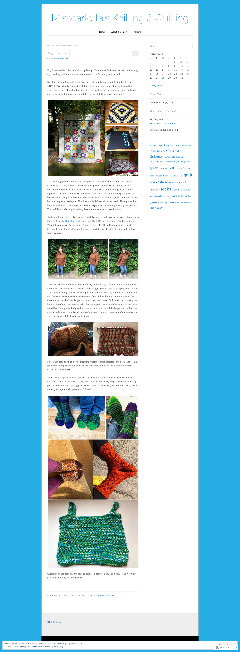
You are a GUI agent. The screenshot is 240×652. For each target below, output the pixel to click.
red (151, 182)
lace (179, 168)
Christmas (173, 150)
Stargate (183, 190)
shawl (164, 182)
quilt (85, 595)
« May (153, 85)
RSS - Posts (57, 622)
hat (160, 168)
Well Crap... (164, 203)
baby (166, 145)
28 (163, 77)
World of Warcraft (183, 202)
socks (101, 595)
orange (159, 175)
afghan (161, 145)
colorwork (154, 161)
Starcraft (175, 190)
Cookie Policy (57, 646)
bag (79, 595)
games (180, 161)
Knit (60, 595)
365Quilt (154, 145)
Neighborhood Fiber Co (77, 221)
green (154, 168)
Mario (186, 168)
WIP (172, 202)
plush (175, 175)
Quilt (65, 595)
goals (186, 161)
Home (102, 32)
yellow (159, 207)
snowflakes (175, 182)
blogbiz (189, 145)
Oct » (161, 85)
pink (170, 176)
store (164, 197)
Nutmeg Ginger (91, 225)
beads (178, 145)
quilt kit (93, 595)
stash (158, 196)
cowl (162, 161)
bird (184, 145)
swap (168, 197)
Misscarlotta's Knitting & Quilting (120, 18)
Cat (164, 151)
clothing (179, 157)
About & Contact (119, 32)
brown (159, 151)
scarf (156, 182)
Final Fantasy (170, 162)
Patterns (137, 32)
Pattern (165, 176)
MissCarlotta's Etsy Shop (162, 123)
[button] (76, 138)
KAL (165, 168)
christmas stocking (162, 156)
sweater (110, 595)
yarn (152, 207)
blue (153, 150)
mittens (152, 176)
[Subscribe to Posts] (48, 622)
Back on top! (59, 53)
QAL (181, 175)
